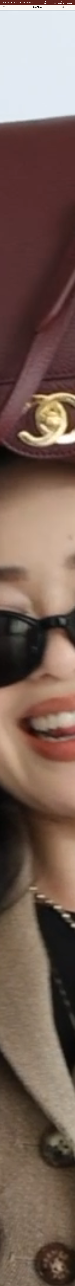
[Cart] (71, 7)
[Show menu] (3, 7)
